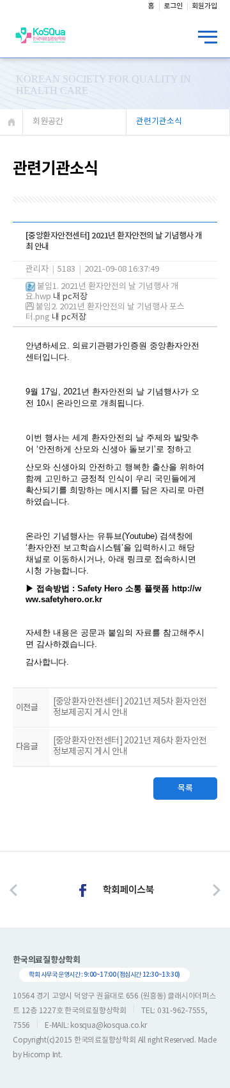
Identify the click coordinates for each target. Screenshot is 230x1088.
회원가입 (204, 6)
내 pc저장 (69, 297)
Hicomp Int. (42, 1055)
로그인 (173, 6)
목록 (185, 788)
